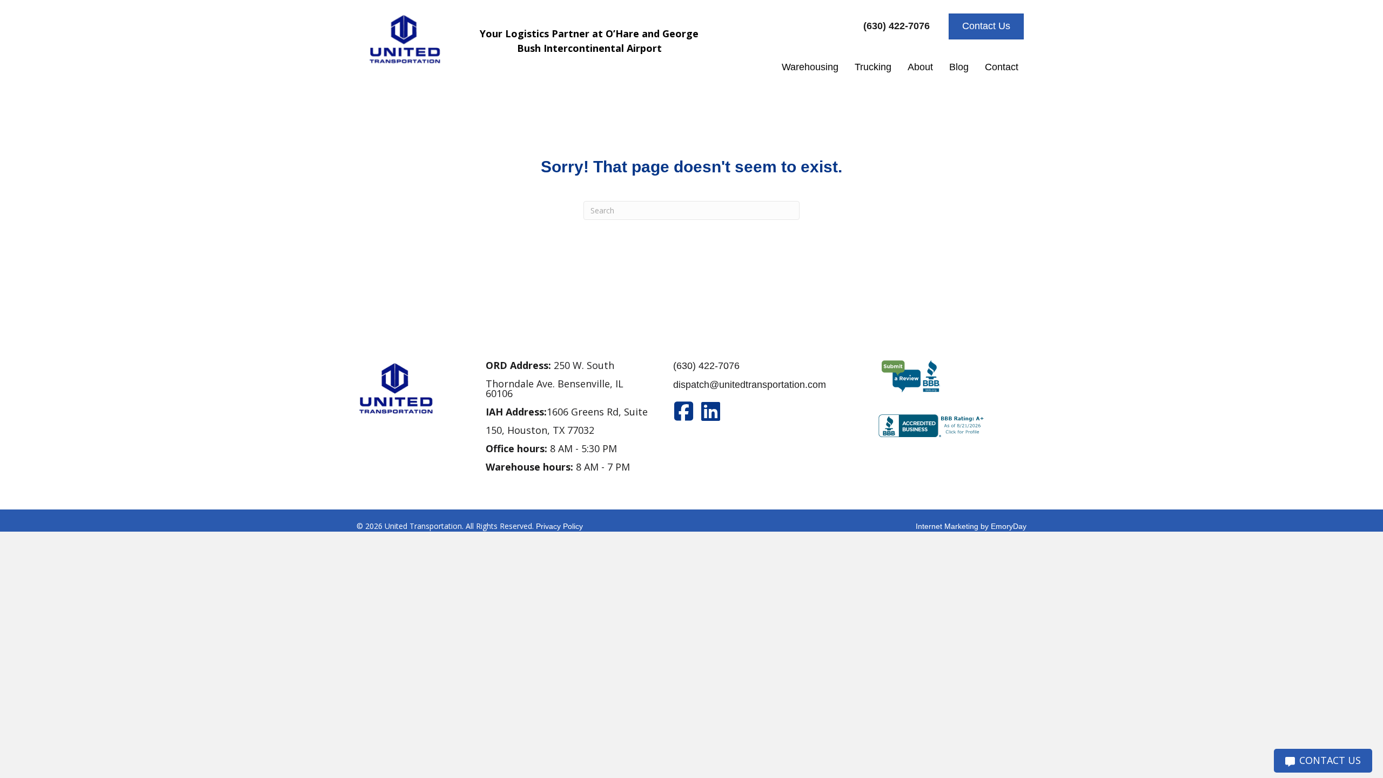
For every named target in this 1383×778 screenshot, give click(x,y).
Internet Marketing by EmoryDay (971, 526)
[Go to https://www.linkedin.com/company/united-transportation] (711, 411)
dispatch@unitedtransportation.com (749, 384)
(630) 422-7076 (706, 365)
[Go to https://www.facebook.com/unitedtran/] (684, 411)
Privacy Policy (559, 526)
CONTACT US (1330, 760)
